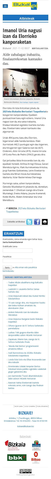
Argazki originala (33, 102)
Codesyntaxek (22, 475)
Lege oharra (30, 406)
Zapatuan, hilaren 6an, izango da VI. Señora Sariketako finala (24, 340)
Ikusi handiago (24, 102)
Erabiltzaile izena (10, 246)
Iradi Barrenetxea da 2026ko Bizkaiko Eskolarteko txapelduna (24, 354)
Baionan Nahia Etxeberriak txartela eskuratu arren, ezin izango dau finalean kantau (25, 385)
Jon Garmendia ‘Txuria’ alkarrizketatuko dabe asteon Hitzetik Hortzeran (25, 377)
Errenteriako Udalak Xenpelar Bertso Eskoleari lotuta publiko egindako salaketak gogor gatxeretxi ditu (27, 369)
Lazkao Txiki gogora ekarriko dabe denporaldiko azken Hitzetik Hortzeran (25, 333)
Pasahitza (7, 256)
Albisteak (26, 18)
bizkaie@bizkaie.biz (25, 426)
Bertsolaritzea (40, 48)
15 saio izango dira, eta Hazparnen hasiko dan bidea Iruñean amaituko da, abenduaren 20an (26, 305)
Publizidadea (42, 406)
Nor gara (19, 406)
